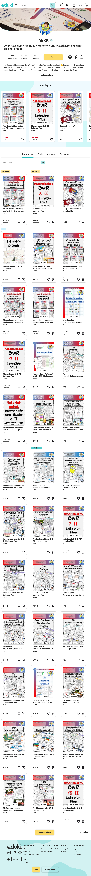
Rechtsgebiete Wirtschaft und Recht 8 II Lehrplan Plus (43, 375)
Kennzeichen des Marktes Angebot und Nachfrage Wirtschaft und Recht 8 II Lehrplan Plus (13, 486)
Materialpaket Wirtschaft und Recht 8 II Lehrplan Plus (13, 429)
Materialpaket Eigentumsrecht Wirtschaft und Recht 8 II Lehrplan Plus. (73, 321)
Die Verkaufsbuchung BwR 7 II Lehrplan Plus (13, 701)
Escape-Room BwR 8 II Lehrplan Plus (69, 127)
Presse (25, 857)
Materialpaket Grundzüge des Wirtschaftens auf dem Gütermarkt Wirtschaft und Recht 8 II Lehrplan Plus (13, 127)
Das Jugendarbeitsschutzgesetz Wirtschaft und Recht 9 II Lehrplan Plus (73, 375)
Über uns (26, 851)
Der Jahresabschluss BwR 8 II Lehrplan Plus (13, 755)
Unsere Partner (46, 851)
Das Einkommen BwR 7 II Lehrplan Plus (43, 809)
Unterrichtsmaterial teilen (50, 849)
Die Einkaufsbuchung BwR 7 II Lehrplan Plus (73, 648)
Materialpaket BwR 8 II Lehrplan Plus (40, 127)
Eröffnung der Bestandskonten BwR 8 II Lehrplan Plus (73, 594)
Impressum (77, 849)
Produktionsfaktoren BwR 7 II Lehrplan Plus (43, 540)
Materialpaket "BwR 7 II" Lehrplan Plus (72, 540)
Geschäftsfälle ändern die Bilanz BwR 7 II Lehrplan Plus (73, 755)
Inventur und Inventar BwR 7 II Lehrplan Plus (13, 540)
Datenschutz (78, 854)
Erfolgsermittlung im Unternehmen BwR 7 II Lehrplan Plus (72, 701)
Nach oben (84, 832)
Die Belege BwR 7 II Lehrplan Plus (40, 594)
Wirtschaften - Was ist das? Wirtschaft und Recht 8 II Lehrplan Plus (73, 429)
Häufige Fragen (66, 849)
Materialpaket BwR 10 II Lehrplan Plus (72, 809)
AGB (75, 851)
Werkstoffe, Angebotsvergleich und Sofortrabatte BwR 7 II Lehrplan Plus (12, 648)
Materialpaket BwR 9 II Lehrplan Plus (12, 375)
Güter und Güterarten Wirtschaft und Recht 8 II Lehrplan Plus (42, 267)
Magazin (26, 849)
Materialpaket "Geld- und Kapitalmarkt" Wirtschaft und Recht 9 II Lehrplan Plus (13, 321)
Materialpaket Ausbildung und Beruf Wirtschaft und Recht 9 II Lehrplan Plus (43, 321)
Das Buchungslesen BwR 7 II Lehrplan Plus (43, 755)
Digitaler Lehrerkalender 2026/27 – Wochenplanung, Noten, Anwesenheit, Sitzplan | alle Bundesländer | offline (13, 267)
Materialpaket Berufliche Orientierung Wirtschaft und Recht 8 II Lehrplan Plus (72, 267)
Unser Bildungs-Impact (31, 854)
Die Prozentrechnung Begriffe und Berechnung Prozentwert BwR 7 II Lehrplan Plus (13, 809)
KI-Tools (26, 862)
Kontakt (64, 851)
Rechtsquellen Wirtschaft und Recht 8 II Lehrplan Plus (43, 429)
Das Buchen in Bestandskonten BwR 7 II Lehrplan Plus (43, 648)
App (24, 859)
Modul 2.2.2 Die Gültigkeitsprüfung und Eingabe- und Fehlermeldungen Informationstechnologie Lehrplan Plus (42, 486)
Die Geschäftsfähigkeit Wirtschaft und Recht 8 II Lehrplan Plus (42, 701)
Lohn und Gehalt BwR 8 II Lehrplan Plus (13, 594)
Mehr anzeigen (47, 75)
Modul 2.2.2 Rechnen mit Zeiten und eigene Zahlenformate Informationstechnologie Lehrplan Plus (73, 486)
